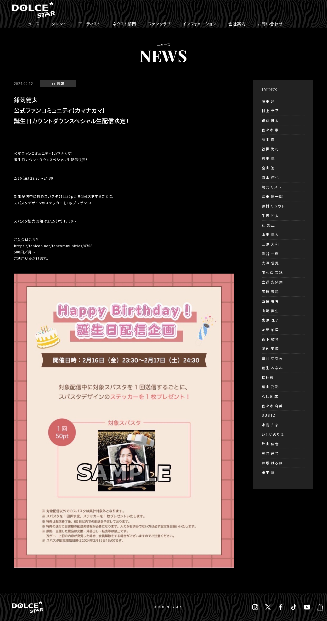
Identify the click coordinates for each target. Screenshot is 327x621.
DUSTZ (269, 415)
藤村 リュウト (273, 205)
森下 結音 (270, 339)
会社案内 (237, 24)
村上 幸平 (270, 110)
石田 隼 (268, 158)
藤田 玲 (268, 101)
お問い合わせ (270, 24)
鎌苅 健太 (270, 120)
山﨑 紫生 (270, 310)
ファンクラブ (159, 24)
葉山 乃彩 (270, 386)
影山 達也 (270, 177)
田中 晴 (268, 472)
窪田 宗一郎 (272, 196)
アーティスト (89, 24)
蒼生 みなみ (272, 367)
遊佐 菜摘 (270, 348)
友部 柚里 (270, 329)
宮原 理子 (270, 319)
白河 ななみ (272, 358)
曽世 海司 (270, 148)
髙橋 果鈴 (270, 291)
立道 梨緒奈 (272, 282)
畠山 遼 (268, 167)
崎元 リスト (272, 186)
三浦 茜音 (270, 453)
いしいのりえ (273, 434)
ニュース (31, 24)
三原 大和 (270, 243)
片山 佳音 (270, 443)
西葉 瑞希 (270, 301)
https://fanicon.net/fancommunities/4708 (53, 245)
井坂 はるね (272, 462)
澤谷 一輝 (270, 253)
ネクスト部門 (124, 24)
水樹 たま (270, 424)
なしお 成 (270, 396)
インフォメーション (199, 24)
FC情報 (58, 83)
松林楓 (268, 377)
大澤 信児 (270, 262)
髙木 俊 (268, 139)
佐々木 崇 (270, 129)
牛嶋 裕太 (270, 215)
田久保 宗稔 (272, 272)
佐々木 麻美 (272, 405)
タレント (58, 24)
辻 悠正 (268, 225)
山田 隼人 (270, 234)
